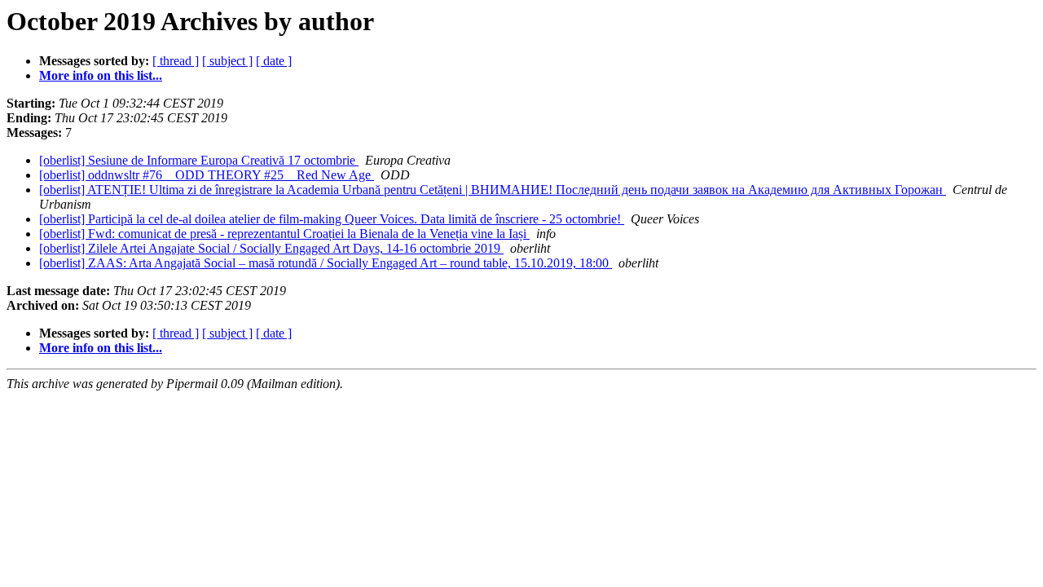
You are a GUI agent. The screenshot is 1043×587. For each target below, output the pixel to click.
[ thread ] (175, 61)
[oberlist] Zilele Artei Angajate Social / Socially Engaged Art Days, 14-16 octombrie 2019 (271, 248)
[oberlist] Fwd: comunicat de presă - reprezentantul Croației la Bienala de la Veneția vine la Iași (284, 234)
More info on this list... (100, 75)
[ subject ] (227, 61)
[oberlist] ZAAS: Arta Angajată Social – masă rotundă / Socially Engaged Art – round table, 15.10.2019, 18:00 (325, 263)
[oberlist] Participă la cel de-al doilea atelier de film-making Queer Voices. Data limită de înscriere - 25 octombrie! (331, 219)
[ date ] (274, 61)
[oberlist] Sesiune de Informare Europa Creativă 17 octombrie (199, 160)
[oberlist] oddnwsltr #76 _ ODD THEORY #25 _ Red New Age (206, 175)
